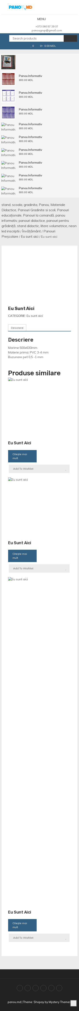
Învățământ (31, 231)
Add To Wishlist (23, 468)
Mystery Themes (60, 1002)
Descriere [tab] (17, 327)
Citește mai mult (20, 456)
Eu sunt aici (29, 236)
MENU (41, 19)
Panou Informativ (30, 76)
